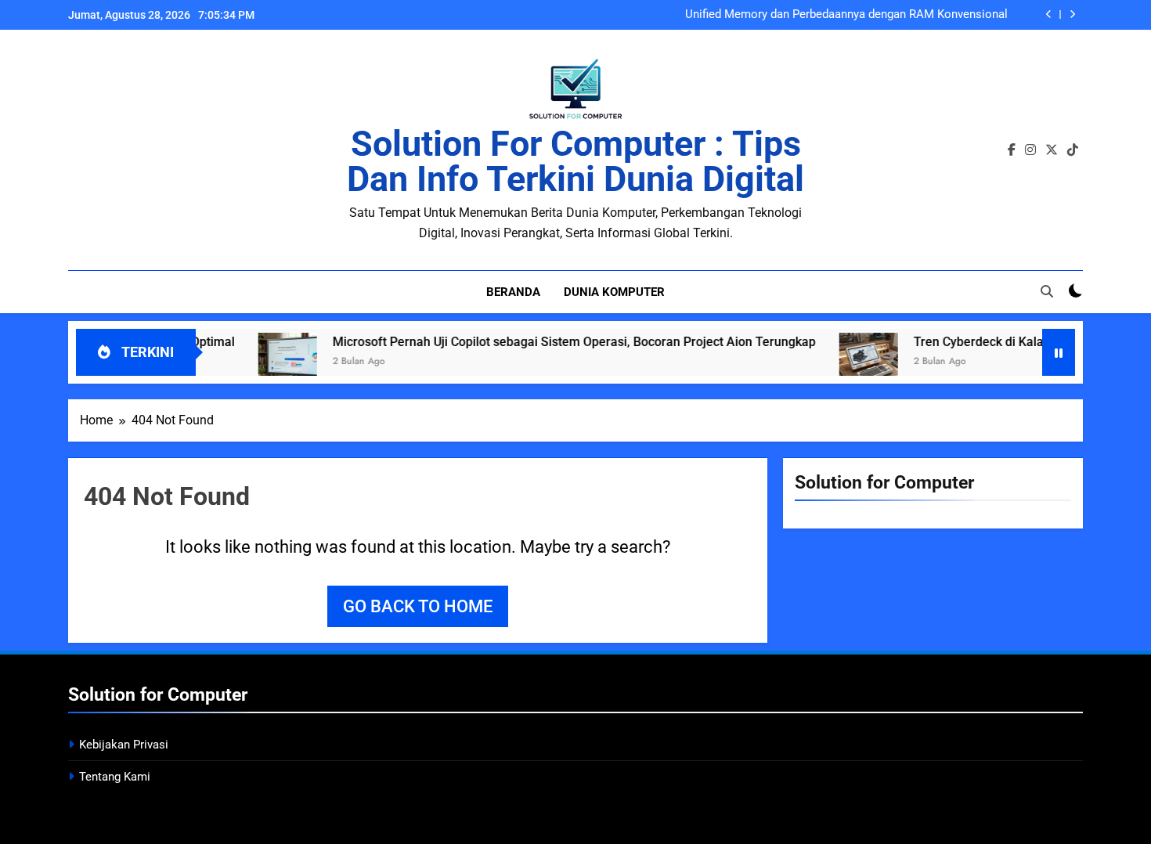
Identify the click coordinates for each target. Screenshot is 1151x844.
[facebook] (1011, 150)
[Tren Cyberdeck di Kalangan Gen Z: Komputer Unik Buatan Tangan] (848, 362)
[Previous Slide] (1048, 14)
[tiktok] (1073, 150)
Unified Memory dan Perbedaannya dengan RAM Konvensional (846, 15)
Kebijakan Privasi (123, 745)
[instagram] (1030, 150)
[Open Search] (1047, 291)
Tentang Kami (114, 777)
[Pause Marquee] (1058, 352)
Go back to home (418, 606)
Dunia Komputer (614, 292)
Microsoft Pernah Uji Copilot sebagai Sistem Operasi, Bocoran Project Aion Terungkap (554, 341)
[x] (1052, 150)
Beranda (513, 292)
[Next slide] (1072, 14)
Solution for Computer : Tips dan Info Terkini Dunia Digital (575, 161)
